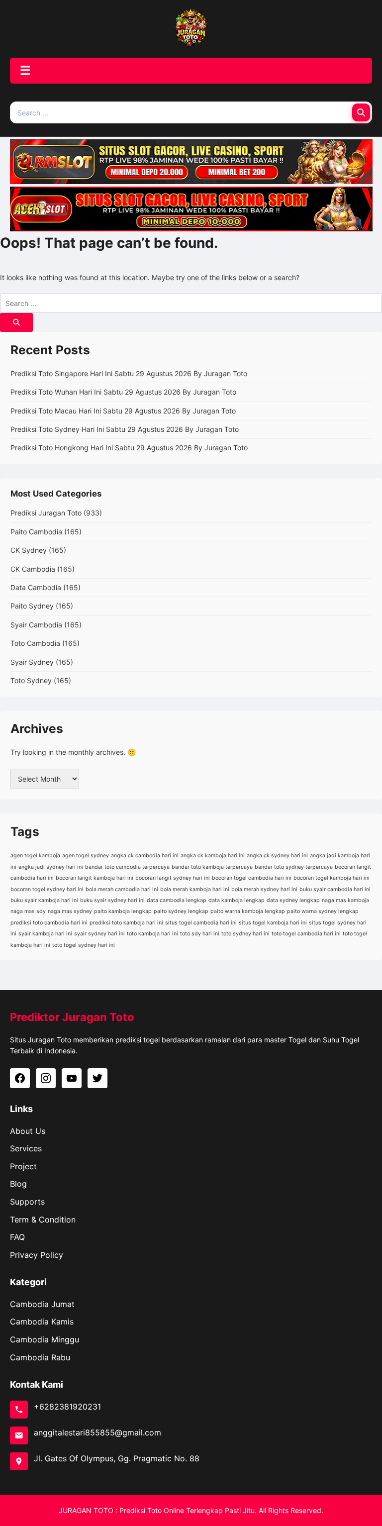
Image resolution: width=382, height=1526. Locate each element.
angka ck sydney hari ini (277, 855)
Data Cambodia (35, 587)
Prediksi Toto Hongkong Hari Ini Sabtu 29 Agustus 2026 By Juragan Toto (129, 447)
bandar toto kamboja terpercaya (212, 867)
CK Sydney (28, 550)
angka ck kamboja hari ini (213, 855)
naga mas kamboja (345, 900)
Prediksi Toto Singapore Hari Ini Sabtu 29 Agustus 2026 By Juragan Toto (128, 373)
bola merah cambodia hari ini (122, 889)
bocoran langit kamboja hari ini (94, 878)
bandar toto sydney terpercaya (294, 867)
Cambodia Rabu (40, 1357)
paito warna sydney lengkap (323, 911)
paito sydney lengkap (181, 911)
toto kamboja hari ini (152, 933)
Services (26, 1148)
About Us (27, 1131)
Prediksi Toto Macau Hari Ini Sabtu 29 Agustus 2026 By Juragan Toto (123, 411)
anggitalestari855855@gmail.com (97, 1432)
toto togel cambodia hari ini (306, 933)
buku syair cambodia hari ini (335, 889)
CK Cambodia (32, 569)
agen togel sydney (85, 855)
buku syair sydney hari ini (112, 900)
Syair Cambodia (36, 624)
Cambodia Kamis (42, 1321)
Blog (18, 1184)
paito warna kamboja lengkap (247, 911)
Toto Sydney (31, 680)
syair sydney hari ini (99, 933)
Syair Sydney (32, 662)
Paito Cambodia (36, 531)
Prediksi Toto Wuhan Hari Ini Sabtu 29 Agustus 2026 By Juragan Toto (123, 392)
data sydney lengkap (293, 900)
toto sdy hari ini (199, 933)
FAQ (17, 1237)
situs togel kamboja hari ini (273, 922)
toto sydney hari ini (245, 933)
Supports (27, 1202)
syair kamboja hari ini (45, 933)
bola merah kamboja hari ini (194, 889)
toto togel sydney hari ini (83, 945)
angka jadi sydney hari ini (50, 867)
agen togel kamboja (35, 855)
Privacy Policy (36, 1255)
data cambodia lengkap (176, 900)
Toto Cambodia (35, 643)
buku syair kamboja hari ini (44, 900)
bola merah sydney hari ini (264, 889)
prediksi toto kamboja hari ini (126, 922)
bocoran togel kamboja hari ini (331, 878)
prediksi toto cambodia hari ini (49, 922)
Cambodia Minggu (44, 1339)
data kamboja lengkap (236, 900)
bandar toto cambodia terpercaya (127, 867)
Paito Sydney (32, 606)
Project (23, 1166)
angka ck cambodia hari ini (145, 855)
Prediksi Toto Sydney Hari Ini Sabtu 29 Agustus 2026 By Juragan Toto (124, 429)
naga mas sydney (70, 911)
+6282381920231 (67, 1407)
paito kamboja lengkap (123, 911)
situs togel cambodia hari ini (201, 922)
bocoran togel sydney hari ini (47, 889)
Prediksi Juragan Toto (46, 513)
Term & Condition (43, 1219)
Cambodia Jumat (42, 1304)
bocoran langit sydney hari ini (172, 878)
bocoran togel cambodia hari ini (251, 878)
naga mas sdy (28, 911)
